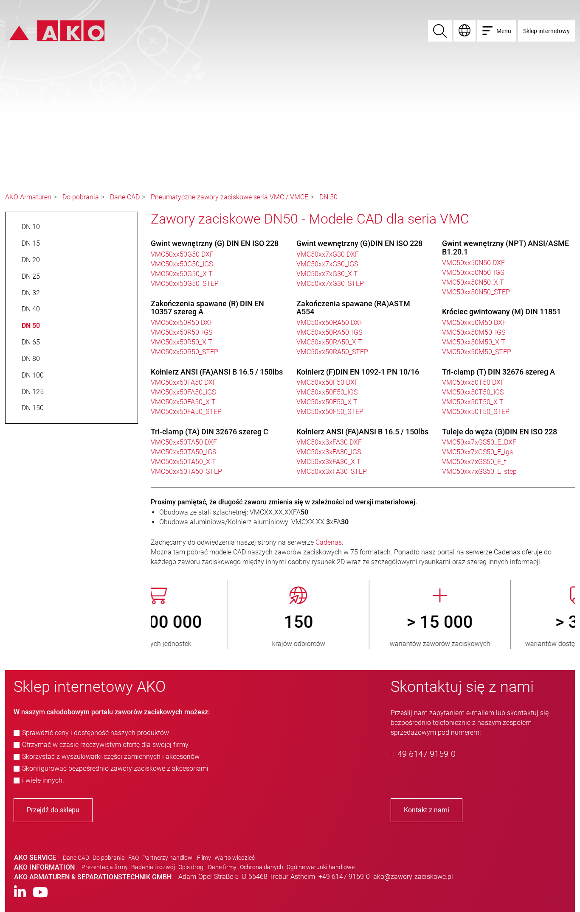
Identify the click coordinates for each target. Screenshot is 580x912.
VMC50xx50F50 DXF (327, 382)
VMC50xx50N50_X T (473, 282)
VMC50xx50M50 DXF (474, 323)
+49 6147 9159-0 (344, 877)
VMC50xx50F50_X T (327, 402)
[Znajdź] (440, 31)
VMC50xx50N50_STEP (476, 292)
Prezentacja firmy (105, 867)
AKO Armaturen (28, 197)
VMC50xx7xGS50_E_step (479, 471)
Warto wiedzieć (234, 857)
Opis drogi (191, 867)
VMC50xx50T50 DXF (473, 382)
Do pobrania (80, 197)
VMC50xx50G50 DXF (182, 254)
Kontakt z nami (426, 810)
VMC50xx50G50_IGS (182, 264)
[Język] (464, 31)
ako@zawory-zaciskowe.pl (413, 877)
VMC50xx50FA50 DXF (184, 382)
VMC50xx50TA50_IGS (183, 452)
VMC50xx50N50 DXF (473, 263)
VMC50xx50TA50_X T (183, 462)
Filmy (204, 857)
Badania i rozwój (153, 867)
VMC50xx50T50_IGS (473, 392)
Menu (503, 31)
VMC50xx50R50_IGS (181, 332)
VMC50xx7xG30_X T (327, 274)
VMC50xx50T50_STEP (476, 412)
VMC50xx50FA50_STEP (186, 412)
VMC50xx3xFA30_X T (328, 462)
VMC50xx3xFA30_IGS (328, 452)
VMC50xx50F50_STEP (329, 412)
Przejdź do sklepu (53, 810)
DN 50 (328, 197)
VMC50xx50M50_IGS (473, 332)
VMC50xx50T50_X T (473, 402)
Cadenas (328, 542)
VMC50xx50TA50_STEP (186, 471)
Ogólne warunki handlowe (321, 867)
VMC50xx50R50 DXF (182, 323)
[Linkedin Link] (20, 892)
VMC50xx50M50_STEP (476, 352)
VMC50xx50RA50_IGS (329, 332)
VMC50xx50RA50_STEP (332, 352)
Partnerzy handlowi (168, 857)
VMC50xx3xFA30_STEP (331, 471)
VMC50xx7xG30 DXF (327, 254)
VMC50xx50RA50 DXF (329, 323)
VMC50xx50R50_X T (181, 342)
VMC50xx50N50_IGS (473, 273)
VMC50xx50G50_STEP (185, 284)
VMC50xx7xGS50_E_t (474, 462)
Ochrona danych (261, 867)
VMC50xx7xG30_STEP (330, 284)
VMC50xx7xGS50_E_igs (477, 452)
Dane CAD (125, 197)
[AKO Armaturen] (55, 30)
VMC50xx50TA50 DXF (184, 442)
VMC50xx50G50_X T (182, 274)
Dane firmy (222, 867)
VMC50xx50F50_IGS (327, 392)
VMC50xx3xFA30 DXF (329, 442)
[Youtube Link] (40, 892)
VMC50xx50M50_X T (473, 342)
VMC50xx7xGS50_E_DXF (479, 442)
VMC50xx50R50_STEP (184, 352)
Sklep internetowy (546, 31)
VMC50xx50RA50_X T (329, 342)
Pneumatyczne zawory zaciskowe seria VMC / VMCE (229, 197)
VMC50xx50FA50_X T (183, 402)
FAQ (133, 857)
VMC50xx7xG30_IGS (327, 264)
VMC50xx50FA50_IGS (183, 392)
